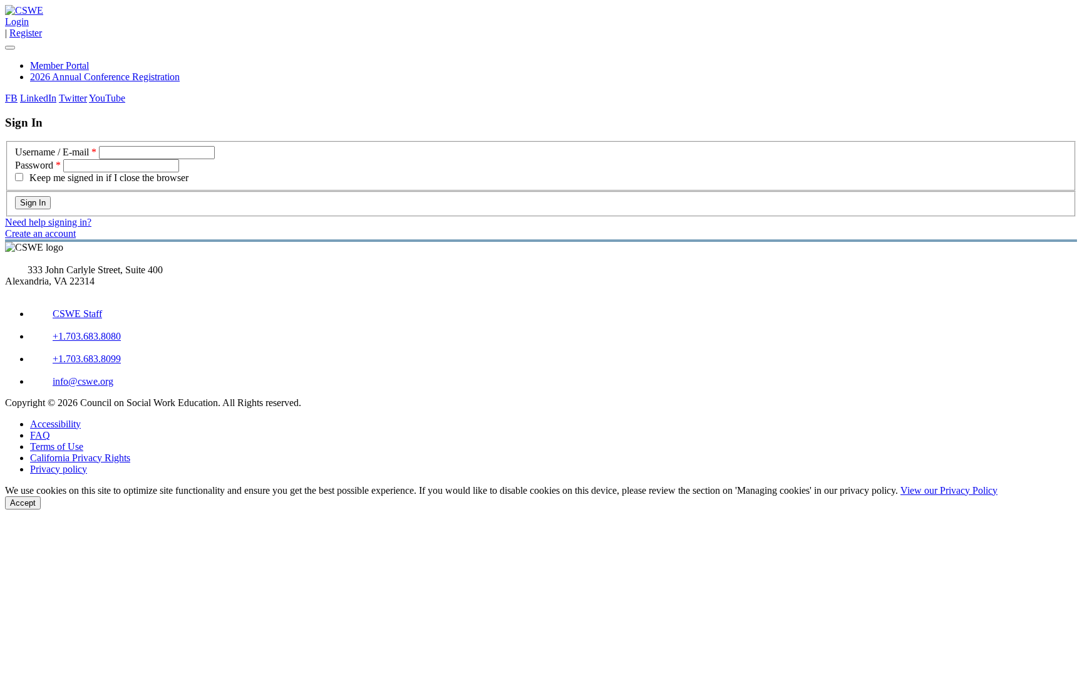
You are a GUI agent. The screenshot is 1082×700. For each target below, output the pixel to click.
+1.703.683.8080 (87, 336)
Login (17, 21)
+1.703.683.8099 (87, 358)
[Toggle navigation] (10, 48)
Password (34, 165)
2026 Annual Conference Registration (105, 76)
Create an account (40, 233)
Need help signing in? (48, 222)
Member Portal (59, 65)
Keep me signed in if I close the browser (108, 177)
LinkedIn (38, 98)
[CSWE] (24, 10)
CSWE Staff (77, 313)
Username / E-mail (52, 152)
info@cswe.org (83, 381)
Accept (23, 503)
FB (11, 98)
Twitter (73, 98)
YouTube (107, 98)
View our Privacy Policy (948, 490)
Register (25, 33)
